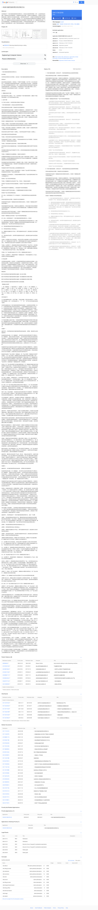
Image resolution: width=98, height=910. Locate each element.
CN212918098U (6, 773)
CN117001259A (6, 746)
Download (71, 860)
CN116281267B (6, 776)
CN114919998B (6, 770)
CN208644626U (6, 678)
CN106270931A (6, 761)
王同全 (72, 24)
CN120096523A (6, 779)
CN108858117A (6, 737)
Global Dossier (67, 60)
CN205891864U (6, 669)
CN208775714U (6, 681)
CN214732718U (6, 788)
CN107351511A (6, 791)
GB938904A (5, 663)
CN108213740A (6, 672)
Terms (54, 907)
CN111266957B (6, 734)
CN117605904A (6, 764)
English (62, 21)
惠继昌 (77, 24)
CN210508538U (6, 684)
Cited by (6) (66, 56)
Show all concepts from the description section (13, 898)
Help (67, 907)
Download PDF (57, 18)
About (31, 907)
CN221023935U (6, 794)
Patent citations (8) (59, 56)
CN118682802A (6, 749)
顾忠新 (61, 24)
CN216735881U (6, 800)
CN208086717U (6, 675)
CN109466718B (6, 740)
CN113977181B (6, 708)
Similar (74, 18)
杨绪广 (58, 24)
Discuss (73, 60)
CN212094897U (6, 755)
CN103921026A (6, 752)
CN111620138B (6, 758)
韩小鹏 (65, 24)
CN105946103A (6, 666)
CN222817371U (6, 797)
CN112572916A (6, 702)
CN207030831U (6, 785)
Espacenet (61, 60)
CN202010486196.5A (7, 817)
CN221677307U (6, 803)
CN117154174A (6, 767)
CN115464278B (6, 711)
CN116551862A (6, 717)
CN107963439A (6, 743)
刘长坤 (68, 24)
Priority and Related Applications (65, 58)
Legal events (72, 56)
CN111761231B (6, 731)
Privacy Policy (61, 907)
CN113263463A (6, 705)
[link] (14, 45)
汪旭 (75, 24)
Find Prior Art (67, 18)
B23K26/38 (6, 45)
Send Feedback (38, 907)
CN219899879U (6, 782)
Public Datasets (47, 907)
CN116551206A (6, 714)
